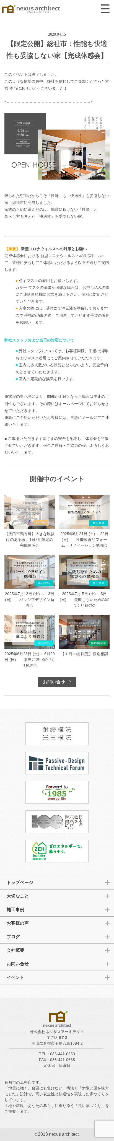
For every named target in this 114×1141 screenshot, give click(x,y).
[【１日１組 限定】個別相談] (84, 636)
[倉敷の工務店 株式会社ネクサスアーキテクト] (31, 10)
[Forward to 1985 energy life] (57, 792)
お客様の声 (18, 923)
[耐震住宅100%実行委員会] (57, 821)
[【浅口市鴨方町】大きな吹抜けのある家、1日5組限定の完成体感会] (29, 521)
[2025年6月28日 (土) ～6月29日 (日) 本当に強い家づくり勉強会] (29, 641)
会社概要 (15, 950)
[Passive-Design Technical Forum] (57, 763)
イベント (15, 977)
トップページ (20, 882)
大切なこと (18, 896)
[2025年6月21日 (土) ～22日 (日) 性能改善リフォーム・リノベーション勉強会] (84, 521)
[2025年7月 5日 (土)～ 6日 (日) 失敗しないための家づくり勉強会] (84, 581)
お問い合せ (54, 682)
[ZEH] (57, 851)
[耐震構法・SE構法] (57, 733)
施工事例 (15, 909)
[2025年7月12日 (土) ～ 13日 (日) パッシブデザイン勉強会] (29, 581)
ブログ (13, 936)
